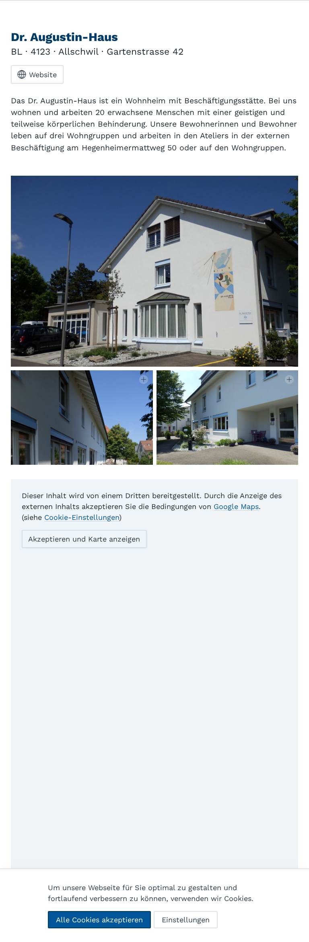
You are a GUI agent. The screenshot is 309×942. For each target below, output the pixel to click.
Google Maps (236, 506)
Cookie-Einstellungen (81, 517)
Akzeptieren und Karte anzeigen (84, 539)
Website (43, 74)
